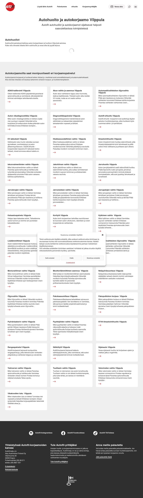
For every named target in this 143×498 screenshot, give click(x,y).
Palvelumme (62, 6)
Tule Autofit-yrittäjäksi (59, 461)
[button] (103, 235)
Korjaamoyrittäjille (89, 6)
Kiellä (71, 258)
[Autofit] (10, 7)
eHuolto (75, 6)
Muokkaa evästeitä (93, 258)
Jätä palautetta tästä (104, 457)
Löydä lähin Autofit (44, 6)
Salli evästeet (49, 258)
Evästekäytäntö (70, 263)
